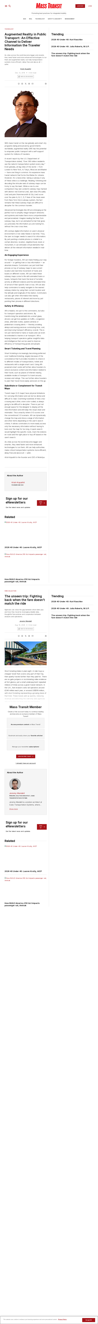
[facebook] (19, 84)
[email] (32, 84)
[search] (9, 6)
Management (70, 19)
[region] (49, 1320)
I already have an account (26, 763)
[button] (6, 6)
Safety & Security (55, 19)
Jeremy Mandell (26, 621)
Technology (40, 19)
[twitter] (26, 84)
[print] (46, 84)
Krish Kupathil (25, 69)
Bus (24, 19)
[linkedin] (22, 84)
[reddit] (29, 84)
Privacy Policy (62, 1319)
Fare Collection (10, 591)
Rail (30, 19)
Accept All (89, 1320)
